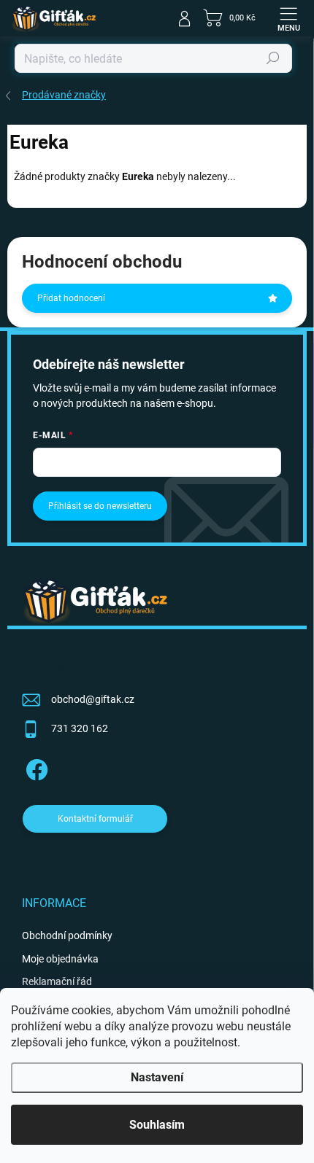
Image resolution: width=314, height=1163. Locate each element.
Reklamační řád (57, 981)
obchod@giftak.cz (92, 699)
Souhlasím (157, 1125)
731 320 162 (79, 728)
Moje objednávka (60, 959)
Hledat (273, 58)
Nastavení (157, 1077)
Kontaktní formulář (95, 819)
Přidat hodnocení (71, 298)
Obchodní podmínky (67, 935)
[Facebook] (34, 767)
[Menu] (288, 18)
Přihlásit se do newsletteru (100, 506)
